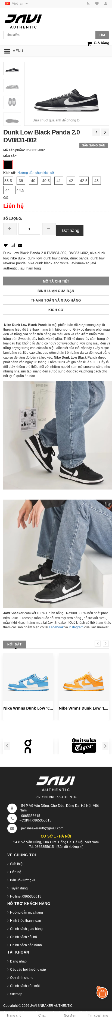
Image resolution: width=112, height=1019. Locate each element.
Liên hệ (15, 872)
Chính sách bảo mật (25, 986)
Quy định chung (21, 978)
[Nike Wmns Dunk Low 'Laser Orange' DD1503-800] (84, 678)
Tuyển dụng (19, 888)
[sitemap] (96, 4)
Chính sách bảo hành (26, 945)
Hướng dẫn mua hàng (26, 912)
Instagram (76, 627)
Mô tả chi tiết (56, 281)
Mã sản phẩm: (14, 150)
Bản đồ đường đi (22, 880)
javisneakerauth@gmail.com (42, 828)
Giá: (6, 198)
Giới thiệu (17, 864)
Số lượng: (12, 219)
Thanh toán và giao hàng (56, 300)
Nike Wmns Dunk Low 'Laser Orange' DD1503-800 (84, 708)
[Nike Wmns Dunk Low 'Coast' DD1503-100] (28, 678)
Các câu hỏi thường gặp (28, 969)
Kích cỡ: (10, 173)
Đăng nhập (18, 961)
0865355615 (30, 816)
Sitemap (16, 994)
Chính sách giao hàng (26, 929)
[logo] (28, 20)
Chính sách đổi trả (23, 937)
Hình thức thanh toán (25, 921)
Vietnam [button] (18, 3)
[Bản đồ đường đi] (70, 847)
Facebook (56, 627)
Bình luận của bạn (56, 291)
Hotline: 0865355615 (25, 896)
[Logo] (56, 782)
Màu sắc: (10, 156)
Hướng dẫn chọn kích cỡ (35, 173)
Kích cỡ (56, 310)
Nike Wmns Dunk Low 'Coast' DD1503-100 (28, 708)
